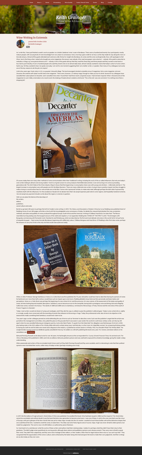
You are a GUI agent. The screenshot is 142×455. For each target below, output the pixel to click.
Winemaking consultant (73, 449)
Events (95, 2)
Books (47, 2)
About (39, 2)
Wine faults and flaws (89, 449)
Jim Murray (31, 332)
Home (31, 2)
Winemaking (57, 2)
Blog (102, 2)
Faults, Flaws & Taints (83, 2)
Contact (110, 2)
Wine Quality (68, 2)
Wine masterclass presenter (54, 449)
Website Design (67, 453)
